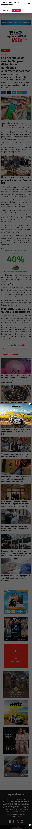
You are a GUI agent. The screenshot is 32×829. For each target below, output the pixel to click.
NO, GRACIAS (6, 10)
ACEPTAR (16, 10)
